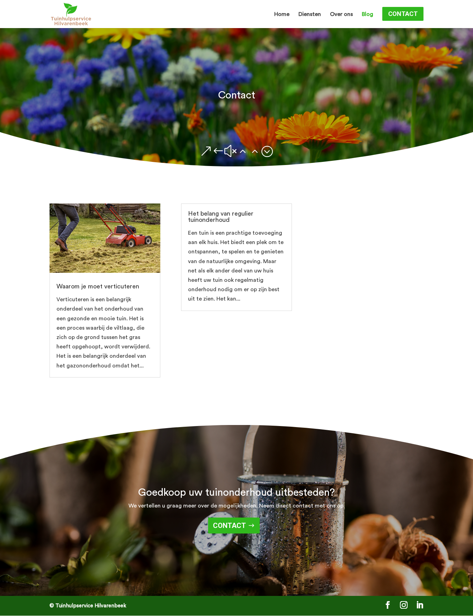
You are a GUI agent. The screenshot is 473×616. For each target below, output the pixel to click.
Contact (403, 13)
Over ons (341, 14)
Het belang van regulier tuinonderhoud (220, 216)
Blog (367, 14)
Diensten (309, 14)
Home (281, 14)
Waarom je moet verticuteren (97, 286)
